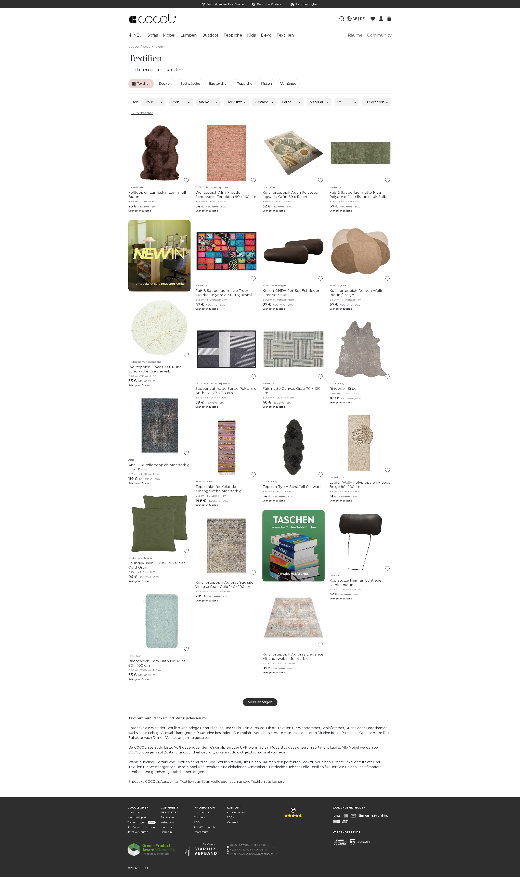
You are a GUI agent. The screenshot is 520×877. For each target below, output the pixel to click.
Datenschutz (202, 812)
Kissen (266, 84)
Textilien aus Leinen (267, 782)
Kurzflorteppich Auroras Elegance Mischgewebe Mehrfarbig (292, 656)
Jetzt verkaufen (138, 832)
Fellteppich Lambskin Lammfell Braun (157, 194)
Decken (165, 84)
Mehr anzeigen (260, 702)
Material (316, 102)
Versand (232, 822)
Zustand (261, 102)
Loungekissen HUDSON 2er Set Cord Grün (156, 565)
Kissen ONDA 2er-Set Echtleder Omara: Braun (290, 292)
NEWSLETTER (169, 812)
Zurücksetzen (142, 113)
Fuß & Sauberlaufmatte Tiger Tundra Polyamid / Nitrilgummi (223, 292)
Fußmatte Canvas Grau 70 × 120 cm (291, 390)
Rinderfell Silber (343, 388)
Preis (175, 102)
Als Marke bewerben (141, 827)
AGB (197, 822)
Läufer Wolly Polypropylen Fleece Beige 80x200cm (359, 484)
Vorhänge (288, 84)
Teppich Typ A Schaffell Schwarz (291, 486)
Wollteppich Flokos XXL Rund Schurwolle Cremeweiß (155, 369)
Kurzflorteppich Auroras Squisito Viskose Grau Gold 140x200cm (224, 584)
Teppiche (244, 84)
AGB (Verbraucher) (206, 827)
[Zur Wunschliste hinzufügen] (186, 180)
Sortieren (376, 102)
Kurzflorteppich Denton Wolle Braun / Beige (356, 292)
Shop (146, 46)
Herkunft (234, 102)
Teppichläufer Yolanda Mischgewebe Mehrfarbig (218, 488)
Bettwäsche (190, 84)
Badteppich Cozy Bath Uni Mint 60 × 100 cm (156, 663)
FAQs (230, 817)
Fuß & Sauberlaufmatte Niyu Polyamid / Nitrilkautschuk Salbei (359, 194)
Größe (149, 102)
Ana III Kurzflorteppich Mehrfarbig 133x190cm (159, 467)
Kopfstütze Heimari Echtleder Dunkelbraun (356, 582)
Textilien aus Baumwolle (200, 782)
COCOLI (133, 46)
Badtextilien (219, 84)
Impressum (201, 832)
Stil (339, 102)
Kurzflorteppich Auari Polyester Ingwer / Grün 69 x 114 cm (290, 194)
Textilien (160, 46)
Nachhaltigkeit (137, 817)
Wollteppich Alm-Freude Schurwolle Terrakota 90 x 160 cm (225, 194)
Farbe (287, 102)
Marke (204, 102)
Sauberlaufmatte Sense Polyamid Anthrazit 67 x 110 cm (226, 390)
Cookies (199, 817)
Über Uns (133, 812)
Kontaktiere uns (237, 812)
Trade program (141, 822)
